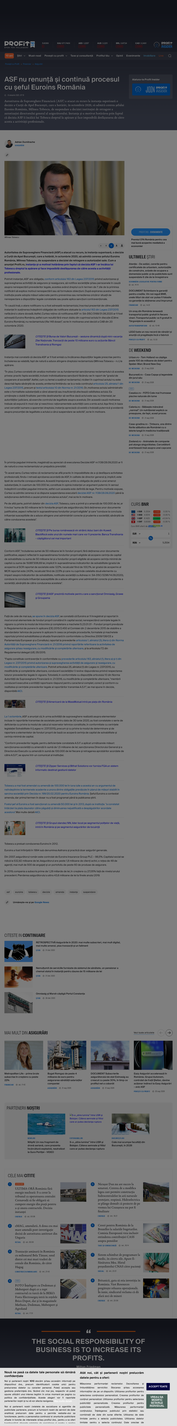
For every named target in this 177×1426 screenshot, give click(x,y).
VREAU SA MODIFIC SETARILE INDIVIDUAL (157, 1401)
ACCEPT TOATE (158, 1386)
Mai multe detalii (63, 1401)
